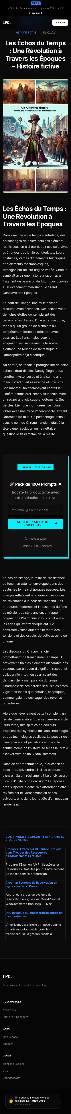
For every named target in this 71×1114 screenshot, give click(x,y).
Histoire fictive (26, 32)
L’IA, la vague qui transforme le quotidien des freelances (34, 914)
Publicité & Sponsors (15, 1016)
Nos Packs (9, 1009)
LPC (8, 976)
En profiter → (35, 13)
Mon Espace (10, 1036)
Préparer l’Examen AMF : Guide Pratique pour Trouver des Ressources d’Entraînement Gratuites (34, 852)
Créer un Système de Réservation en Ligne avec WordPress (31, 884)
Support (8, 1043)
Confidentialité (11, 1077)
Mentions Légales (14, 1063)
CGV (5, 1070)
